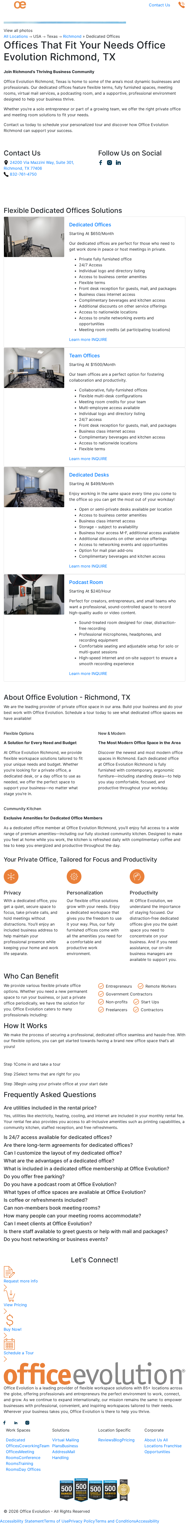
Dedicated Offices (90, 225)
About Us (153, 1439)
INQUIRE (99, 339)
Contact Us (159, 4)
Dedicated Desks (89, 475)
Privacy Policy (82, 1521)
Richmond (72, 36)
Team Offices (84, 356)
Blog (117, 1439)
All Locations (16, 36)
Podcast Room (86, 582)
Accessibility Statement (22, 1521)
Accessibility (147, 1521)
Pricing (128, 1439)
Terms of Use (56, 1521)
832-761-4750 (23, 174)
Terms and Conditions (115, 1521)
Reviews (105, 1439)
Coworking (29, 1445)
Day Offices (30, 1469)
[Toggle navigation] (7, 5)
